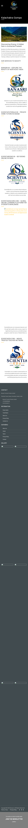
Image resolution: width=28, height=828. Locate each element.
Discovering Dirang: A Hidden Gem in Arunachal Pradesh (12, 45)
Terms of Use (4, 809)
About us (5, 428)
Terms (4, 433)
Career (4, 431)
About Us (5, 415)
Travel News (5, 412)
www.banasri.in (5, 403)
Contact (4, 439)
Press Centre (5, 410)
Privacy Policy (6, 418)
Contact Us (5, 421)
